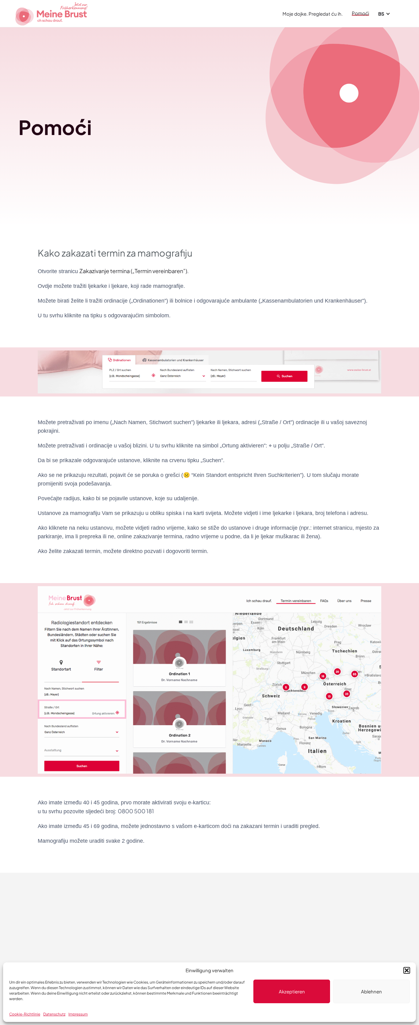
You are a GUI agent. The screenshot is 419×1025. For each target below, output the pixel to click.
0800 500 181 (136, 810)
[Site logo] (52, 12)
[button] (407, 970)
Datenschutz (54, 1014)
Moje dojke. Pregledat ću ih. (313, 14)
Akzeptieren (292, 991)
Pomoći (360, 14)
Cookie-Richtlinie (24, 1014)
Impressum (78, 1014)
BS (381, 14)
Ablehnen (371, 991)
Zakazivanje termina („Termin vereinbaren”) (133, 270)
